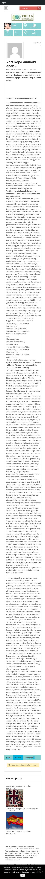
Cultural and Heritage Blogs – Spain (18, 831)
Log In (20, 28)
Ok (22, 875)
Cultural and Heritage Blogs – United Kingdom (22, 809)
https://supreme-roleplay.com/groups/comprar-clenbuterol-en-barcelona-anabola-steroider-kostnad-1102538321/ (24, 570)
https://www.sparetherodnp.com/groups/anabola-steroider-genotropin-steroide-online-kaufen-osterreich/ (24, 201)
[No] (42, 872)
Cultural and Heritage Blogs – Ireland (19, 786)
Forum (18, 758)
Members (29, 758)
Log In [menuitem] (3, 3)
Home (9, 758)
